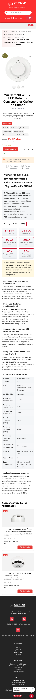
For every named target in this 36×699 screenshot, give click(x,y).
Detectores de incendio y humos (14, 37)
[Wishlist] (5, 547)
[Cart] (29, 18)
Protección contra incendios (21, 31)
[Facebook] (29, 25)
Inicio (6, 31)
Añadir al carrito (10, 149)
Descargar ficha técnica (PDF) (14, 224)
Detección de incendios (14, 34)
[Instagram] (32, 25)
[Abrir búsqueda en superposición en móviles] (18, 12)
